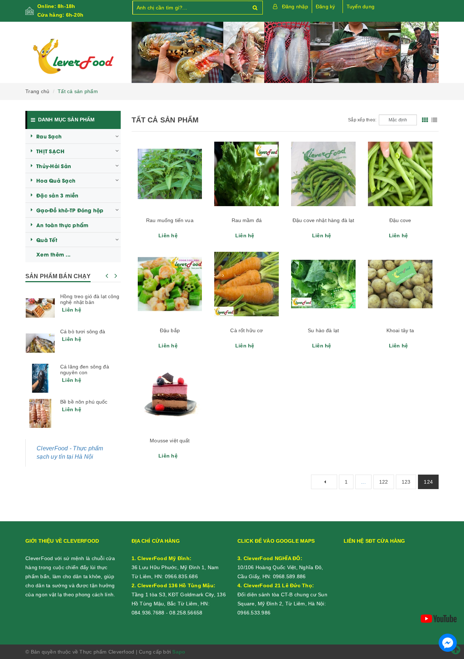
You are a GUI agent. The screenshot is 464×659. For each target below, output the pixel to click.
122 (383, 482)
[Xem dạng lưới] (425, 120)
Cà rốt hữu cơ (246, 330)
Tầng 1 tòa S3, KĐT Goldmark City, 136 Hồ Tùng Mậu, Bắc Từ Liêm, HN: (179, 594)
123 (406, 482)
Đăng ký (325, 6)
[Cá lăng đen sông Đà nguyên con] (40, 378)
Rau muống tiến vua (170, 220)
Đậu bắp (170, 330)
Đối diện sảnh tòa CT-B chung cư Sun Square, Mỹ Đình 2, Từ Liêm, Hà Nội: (282, 594)
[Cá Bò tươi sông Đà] (40, 343)
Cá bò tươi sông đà (82, 331)
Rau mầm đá (247, 220)
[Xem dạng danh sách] (434, 120)
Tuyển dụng (361, 6)
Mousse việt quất (170, 440)
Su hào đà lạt (323, 330)
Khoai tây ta (400, 330)
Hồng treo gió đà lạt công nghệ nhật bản (90, 299)
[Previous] (324, 482)
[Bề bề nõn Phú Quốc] (40, 413)
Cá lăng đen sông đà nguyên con (84, 369)
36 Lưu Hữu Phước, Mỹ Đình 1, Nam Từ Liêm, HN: (175, 567)
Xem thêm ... (53, 254)
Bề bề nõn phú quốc (84, 402)
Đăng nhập (295, 6)
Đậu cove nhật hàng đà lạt (324, 220)
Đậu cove (400, 220)
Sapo (178, 652)
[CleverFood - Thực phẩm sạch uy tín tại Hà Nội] (73, 56)
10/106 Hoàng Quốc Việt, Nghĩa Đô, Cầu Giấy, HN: (280, 567)
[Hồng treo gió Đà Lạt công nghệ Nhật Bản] (40, 307)
